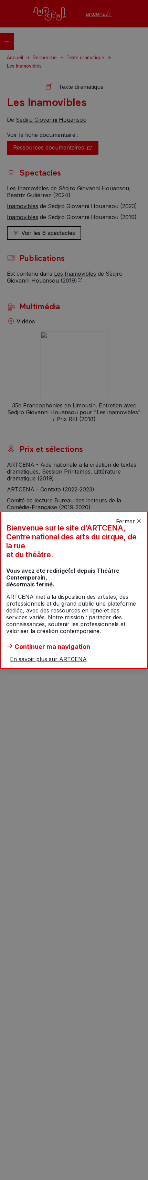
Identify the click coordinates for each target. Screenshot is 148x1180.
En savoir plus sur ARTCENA (48, 659)
